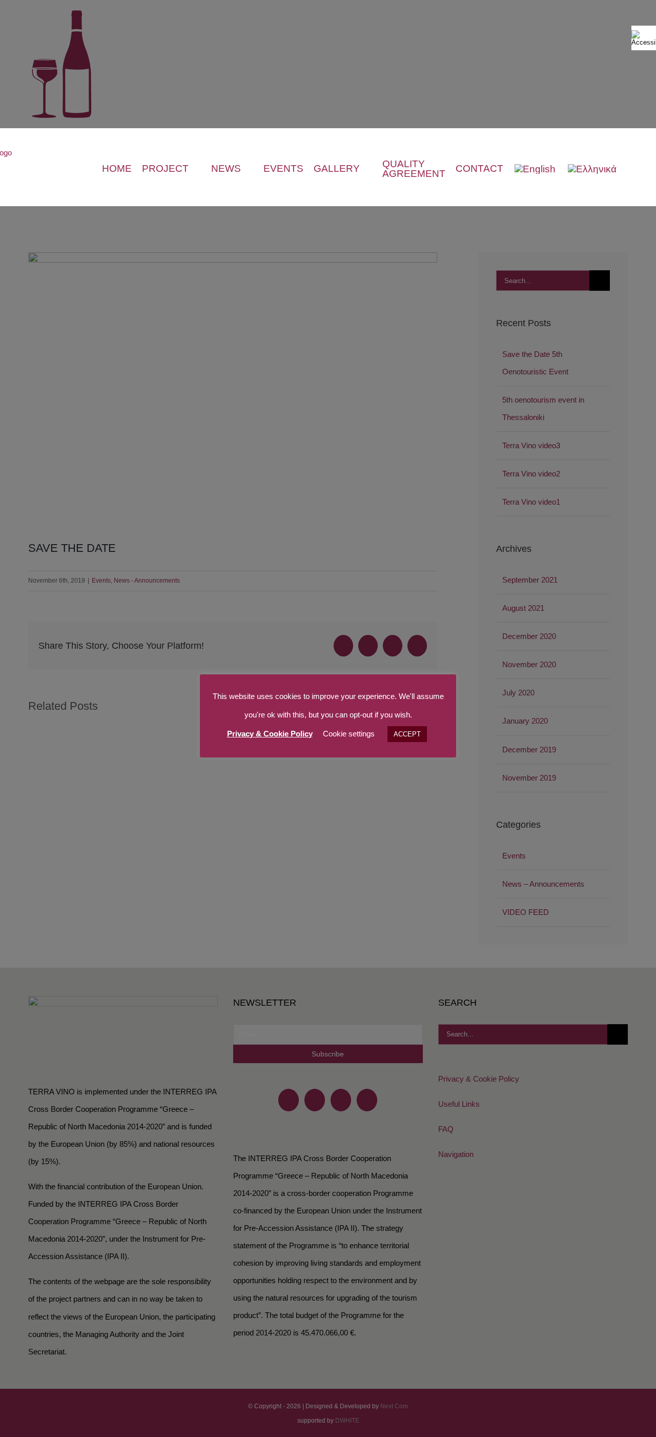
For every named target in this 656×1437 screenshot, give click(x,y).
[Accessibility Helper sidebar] (643, 38)
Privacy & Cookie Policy (270, 733)
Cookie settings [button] (349, 733)
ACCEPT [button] (407, 734)
